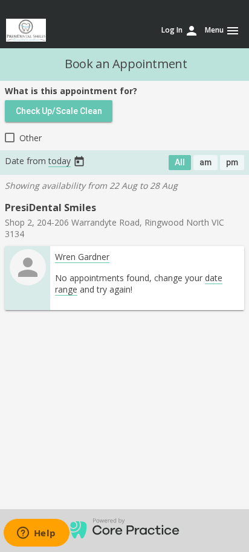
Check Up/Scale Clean (59, 111)
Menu (222, 31)
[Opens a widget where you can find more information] (36, 534)
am (205, 162)
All (180, 162)
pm (232, 162)
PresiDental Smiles (50, 207)
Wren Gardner (82, 256)
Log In (180, 31)
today (59, 161)
